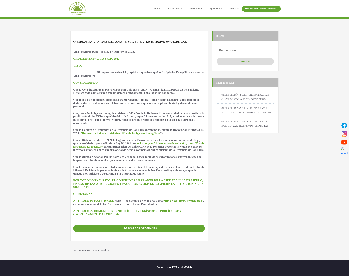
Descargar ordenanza (140, 228)
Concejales (194, 8)
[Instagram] (344, 133)
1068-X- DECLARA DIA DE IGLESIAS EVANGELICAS (139, 220)
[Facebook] (344, 125)
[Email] (344, 150)
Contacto (234, 8)
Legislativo (214, 8)
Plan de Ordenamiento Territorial (260, 8)
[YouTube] (344, 142)
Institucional (173, 8)
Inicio (156, 8)
